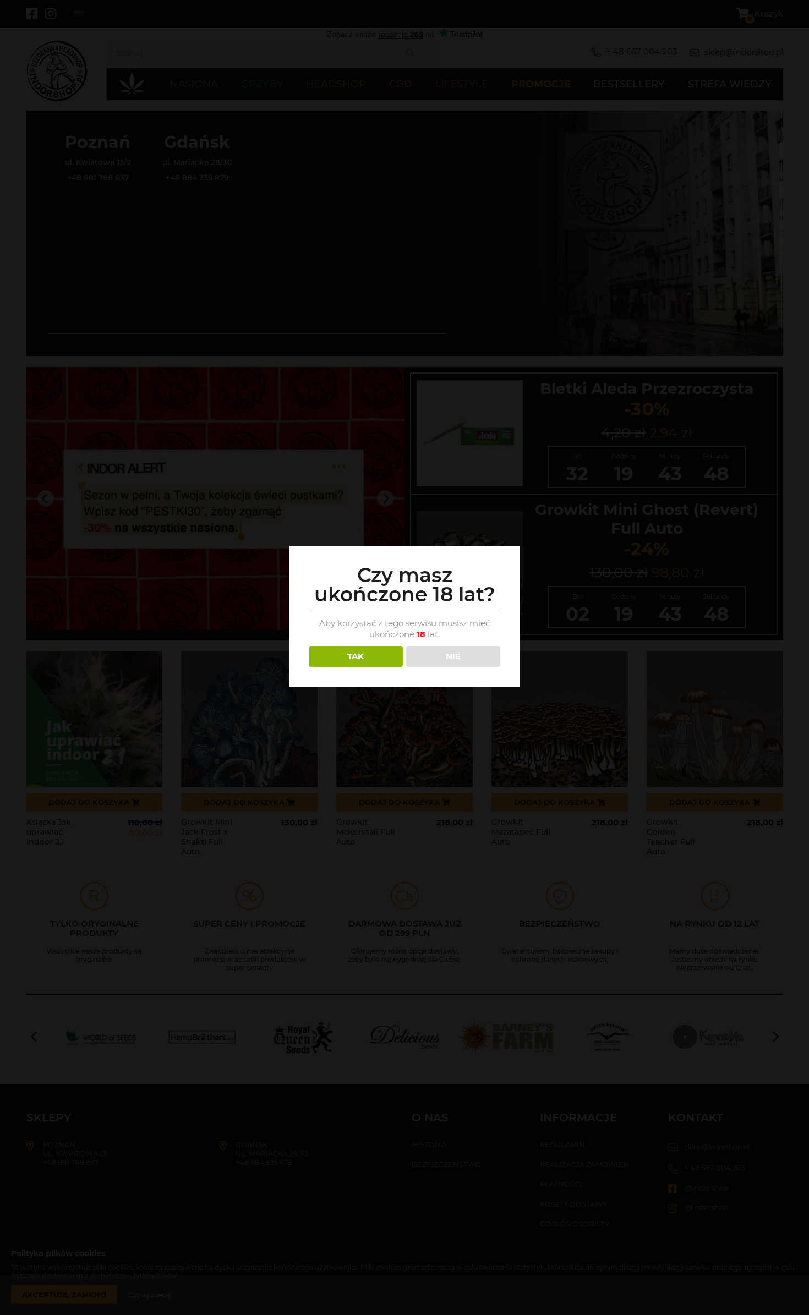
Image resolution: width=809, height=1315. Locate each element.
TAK (355, 656)
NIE (453, 656)
